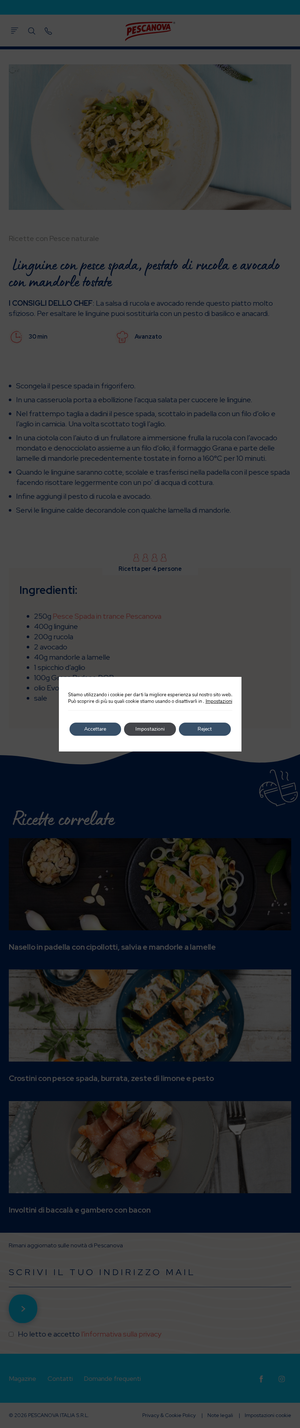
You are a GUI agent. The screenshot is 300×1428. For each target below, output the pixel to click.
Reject (205, 729)
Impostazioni (219, 701)
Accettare (95, 729)
